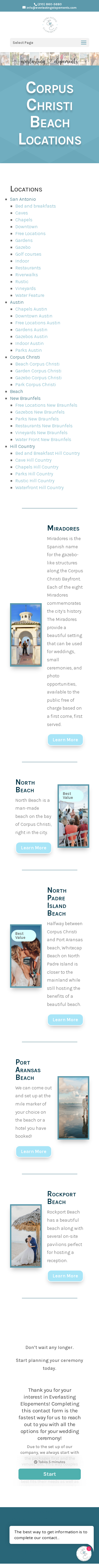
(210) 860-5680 (49, 4)
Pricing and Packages (34, 1511)
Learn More (65, 740)
